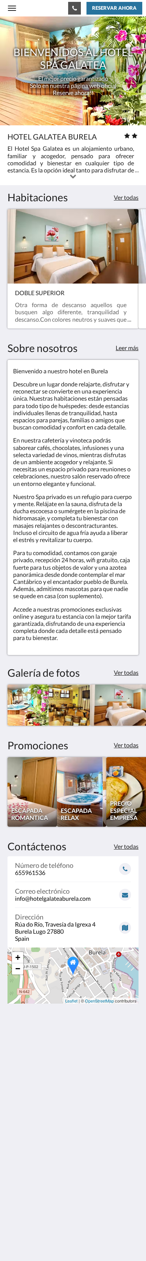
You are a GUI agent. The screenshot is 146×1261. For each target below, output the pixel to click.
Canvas (48, 1240)
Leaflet (71, 1001)
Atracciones (22, 1179)
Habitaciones (24, 1166)
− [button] (17, 968)
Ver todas (126, 197)
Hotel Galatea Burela (38, 7)
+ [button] (17, 957)
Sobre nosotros (27, 1192)
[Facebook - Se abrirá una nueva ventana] (14, 1125)
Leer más (127, 347)
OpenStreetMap (99, 1001)
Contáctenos (24, 1186)
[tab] (73, 1148)
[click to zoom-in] (28, 705)
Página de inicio (27, 1160)
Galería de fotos (27, 1173)
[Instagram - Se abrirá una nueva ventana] (35, 1125)
